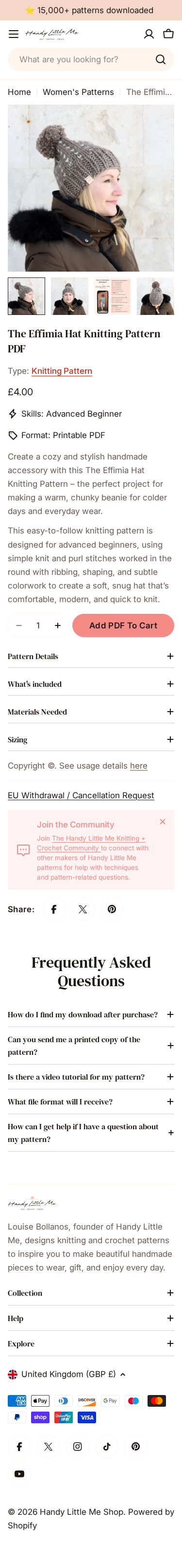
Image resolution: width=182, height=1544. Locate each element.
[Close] (162, 821)
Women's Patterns (78, 92)
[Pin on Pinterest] (112, 909)
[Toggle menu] (13, 34)
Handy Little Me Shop (81, 1512)
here (139, 766)
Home (19, 92)
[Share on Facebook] (54, 909)
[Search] (160, 59)
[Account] (149, 34)
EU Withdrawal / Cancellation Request (81, 795)
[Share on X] (83, 909)
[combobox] (91, 59)
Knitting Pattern (62, 371)
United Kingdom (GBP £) (68, 1374)
